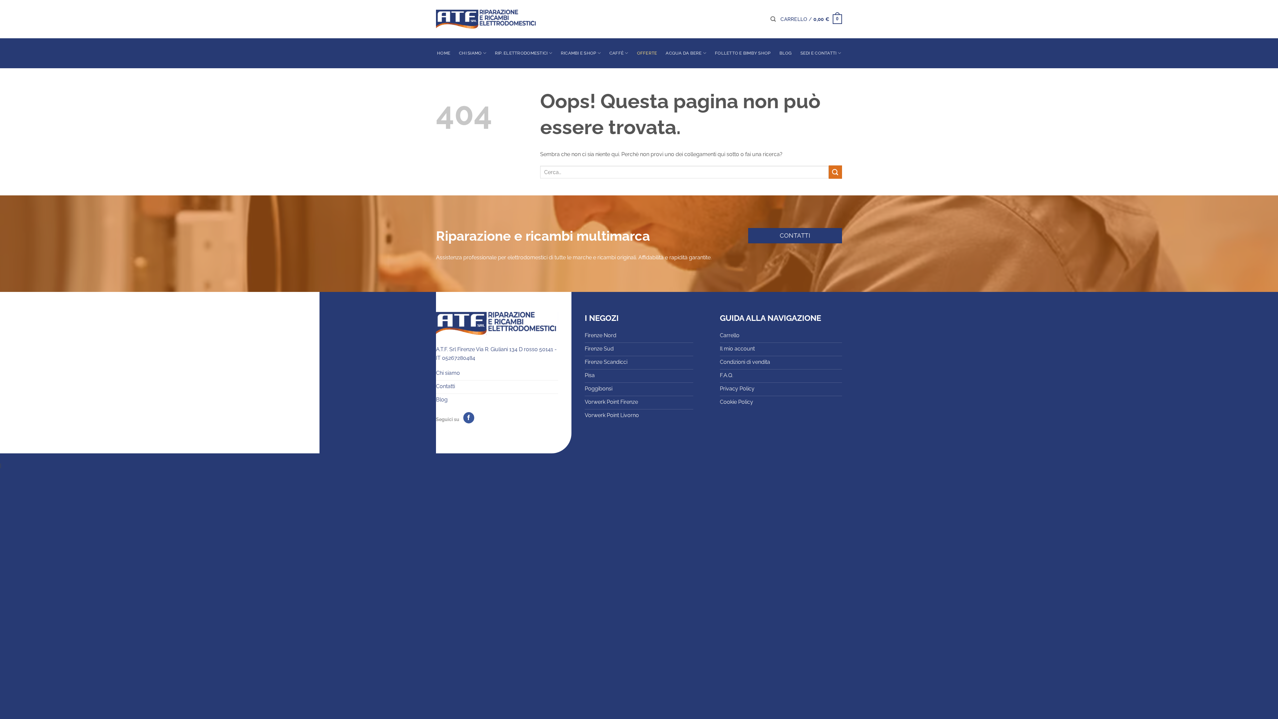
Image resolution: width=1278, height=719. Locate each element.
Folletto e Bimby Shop (742, 53)
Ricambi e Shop (578, 53)
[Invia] (835, 171)
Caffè (616, 53)
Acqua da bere (684, 53)
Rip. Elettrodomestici (521, 53)
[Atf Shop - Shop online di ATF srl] (486, 19)
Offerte (647, 53)
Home (443, 53)
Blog (785, 53)
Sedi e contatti (818, 53)
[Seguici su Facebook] (468, 417)
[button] (773, 19)
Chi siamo (470, 53)
